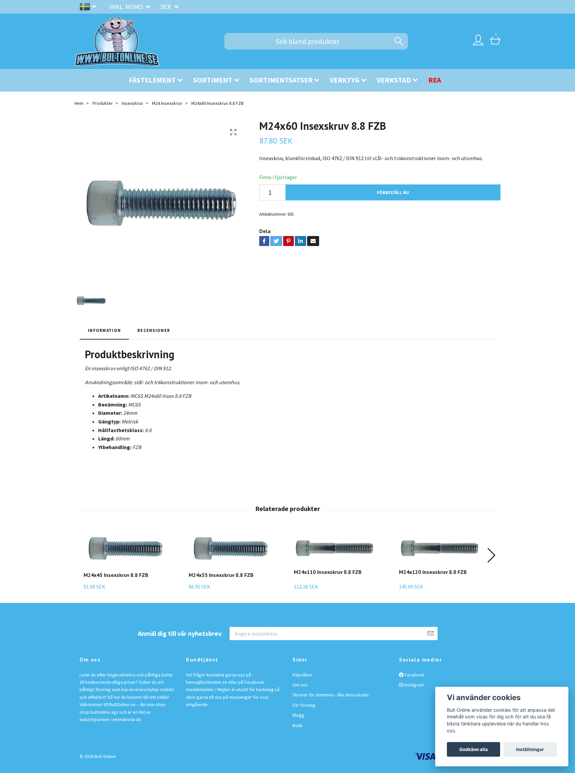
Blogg (298, 715)
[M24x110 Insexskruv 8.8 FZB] (335, 548)
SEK (166, 6)
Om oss (300, 685)
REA (434, 80)
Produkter (103, 103)
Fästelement (152, 80)
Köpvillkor (302, 675)
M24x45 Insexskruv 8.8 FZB (116, 575)
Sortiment (212, 80)
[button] (490, 555)
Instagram (413, 685)
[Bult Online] (117, 41)
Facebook (414, 675)
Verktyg (344, 80)
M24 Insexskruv (167, 103)
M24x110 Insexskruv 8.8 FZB (328, 572)
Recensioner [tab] (153, 330)
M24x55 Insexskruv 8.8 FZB (221, 575)
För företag (303, 705)
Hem (79, 103)
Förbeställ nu (393, 192)
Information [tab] (104, 330)
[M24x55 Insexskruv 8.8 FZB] (230, 549)
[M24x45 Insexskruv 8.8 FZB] (125, 549)
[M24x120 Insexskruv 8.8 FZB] (440, 548)
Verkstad (394, 80)
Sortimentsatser (281, 80)
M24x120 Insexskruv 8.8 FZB (433, 572)
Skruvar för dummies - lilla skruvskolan (330, 695)
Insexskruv (132, 103)
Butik (297, 725)
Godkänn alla (473, 749)
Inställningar (530, 749)
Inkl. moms (126, 6)
